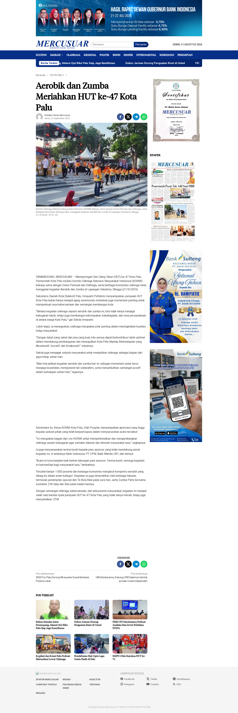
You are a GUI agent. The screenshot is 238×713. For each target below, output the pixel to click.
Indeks (67, 679)
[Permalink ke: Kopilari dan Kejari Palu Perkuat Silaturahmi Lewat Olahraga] (53, 644)
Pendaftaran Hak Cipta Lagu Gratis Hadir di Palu (89, 657)
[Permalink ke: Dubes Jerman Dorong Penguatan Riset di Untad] (91, 609)
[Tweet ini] (128, 116)
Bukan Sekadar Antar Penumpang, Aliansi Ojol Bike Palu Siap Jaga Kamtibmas (52, 625)
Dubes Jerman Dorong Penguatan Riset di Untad (131, 63)
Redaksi (40, 693)
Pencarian (141, 44)
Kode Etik (94, 679)
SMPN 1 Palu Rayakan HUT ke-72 (129, 657)
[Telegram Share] (136, 116)
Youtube (154, 684)
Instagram (129, 684)
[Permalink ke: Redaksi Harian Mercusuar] (39, 116)
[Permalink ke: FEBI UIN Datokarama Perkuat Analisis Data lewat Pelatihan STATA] (130, 609)
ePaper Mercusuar (47, 679)
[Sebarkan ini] (120, 116)
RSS (179, 684)
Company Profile (46, 684)
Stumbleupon (183, 679)
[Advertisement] (91, 247)
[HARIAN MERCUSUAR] (63, 44)
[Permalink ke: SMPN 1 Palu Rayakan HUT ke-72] (130, 644)
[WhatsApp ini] (143, 116)
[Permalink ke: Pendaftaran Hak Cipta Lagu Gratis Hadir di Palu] (91, 644)
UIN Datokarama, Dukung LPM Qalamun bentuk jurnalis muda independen (121, 577)
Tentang (94, 684)
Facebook (129, 679)
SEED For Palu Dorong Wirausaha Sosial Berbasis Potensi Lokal (62, 577)
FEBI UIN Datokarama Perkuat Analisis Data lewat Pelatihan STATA (129, 625)
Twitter (153, 679)
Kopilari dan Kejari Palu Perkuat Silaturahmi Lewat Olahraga (53, 657)
